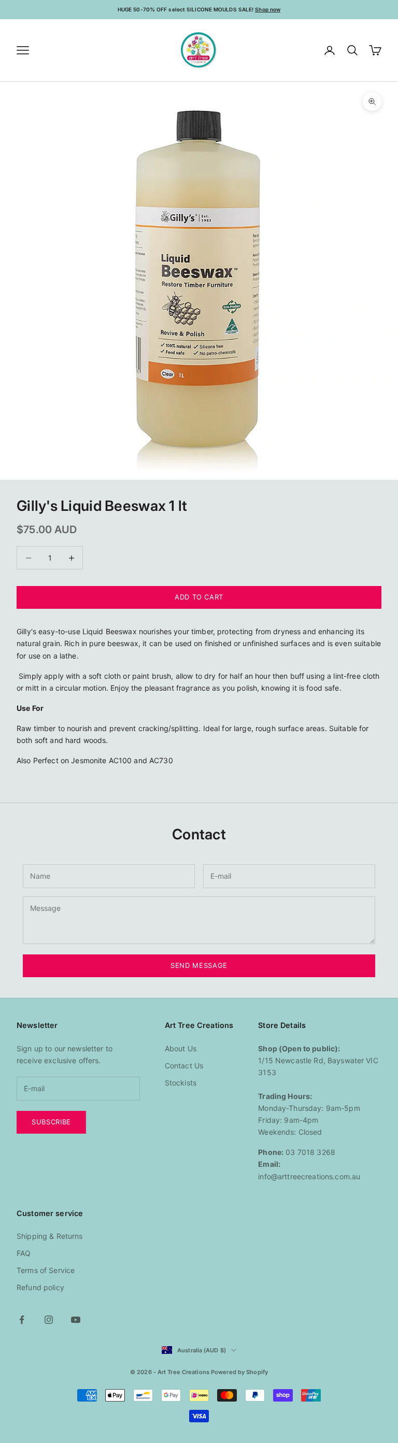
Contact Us (184, 1065)
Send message (199, 965)
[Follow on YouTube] (75, 1320)
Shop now (267, 9)
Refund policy (40, 1287)
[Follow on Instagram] (49, 1320)
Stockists (180, 1082)
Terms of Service (46, 1270)
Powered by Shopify (239, 1372)
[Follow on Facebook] (22, 1320)
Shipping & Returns (50, 1236)
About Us (180, 1048)
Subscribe (51, 1122)
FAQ (24, 1253)
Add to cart (199, 597)
